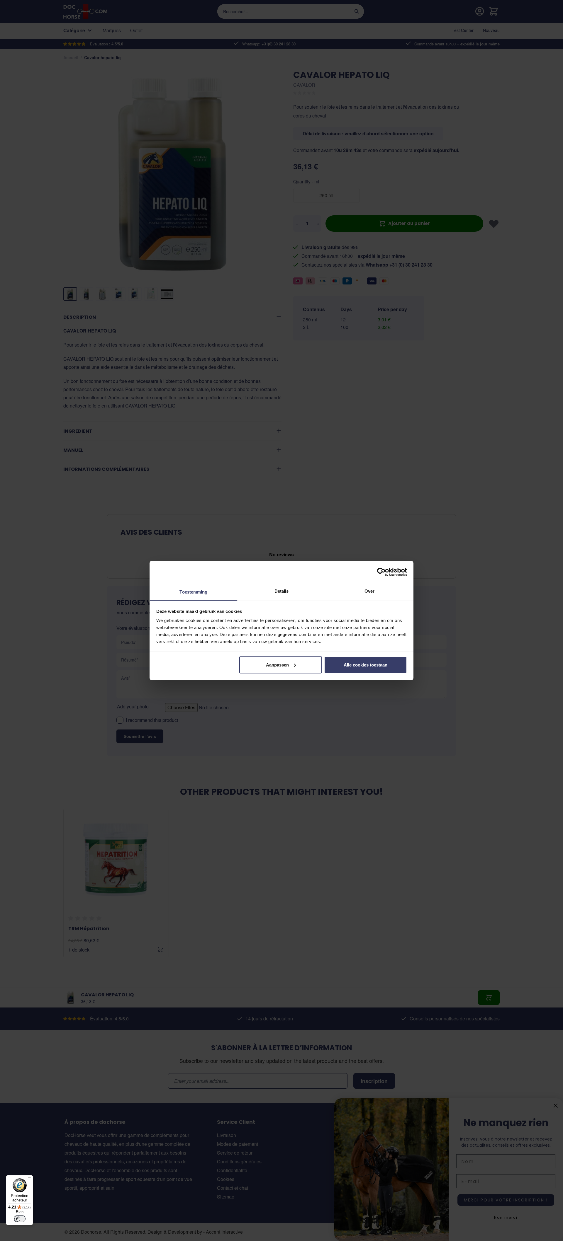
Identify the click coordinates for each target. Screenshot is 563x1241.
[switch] (20, 1218)
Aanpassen (277, 664)
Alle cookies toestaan (365, 664)
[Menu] (29, 1178)
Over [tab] (369, 591)
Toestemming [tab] (193, 591)
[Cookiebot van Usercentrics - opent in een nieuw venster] (381, 571)
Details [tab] (281, 591)
